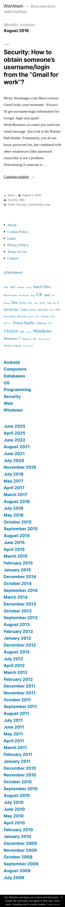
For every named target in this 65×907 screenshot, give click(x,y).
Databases (14, 375)
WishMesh (13, 6)
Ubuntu (45, 316)
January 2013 (17, 638)
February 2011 (18, 754)
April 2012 (14, 665)
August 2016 (17, 501)
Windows (42, 331)
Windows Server (44, 339)
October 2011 (17, 699)
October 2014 (18, 583)
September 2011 (20, 706)
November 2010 (20, 774)
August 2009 (17, 870)
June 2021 (14, 453)
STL (37, 316)
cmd (47, 295)
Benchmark (24, 295)
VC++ (7, 323)
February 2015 (18, 563)
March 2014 (16, 597)
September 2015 (21, 528)
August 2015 (17, 535)
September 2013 (21, 617)
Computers (15, 369)
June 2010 (14, 809)
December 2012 (20, 645)
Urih (52, 316)
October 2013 (18, 610)
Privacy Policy (18, 245)
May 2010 (14, 815)
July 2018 (13, 474)
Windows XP (28, 346)
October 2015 (18, 522)
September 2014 (21, 590)
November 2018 (20, 467)
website (29, 332)
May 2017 (13, 480)
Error (22, 303)
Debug (7, 303)
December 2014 (20, 576)
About (11, 225)
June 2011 (14, 727)
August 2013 (17, 624)
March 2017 (15, 494)
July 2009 (14, 877)
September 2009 (21, 863)
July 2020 (14, 460)
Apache (29, 287)
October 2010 (18, 781)
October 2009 (18, 856)
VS (50, 323)
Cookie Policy (17, 231)
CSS (53, 295)
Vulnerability (36, 204)
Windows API (29, 339)
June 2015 (14, 542)
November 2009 (20, 850)
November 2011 (19, 692)
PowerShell (9, 316)
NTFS (51, 310)
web (47, 204)
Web (22, 199)
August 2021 (17, 446)
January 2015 (17, 569)
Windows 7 (12, 338)
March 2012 (16, 672)
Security (13, 199)
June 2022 (14, 439)
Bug (32, 295)
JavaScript (11, 309)
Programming (17, 389)
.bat (6, 287)
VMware (41, 323)
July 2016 (13, 508)
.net (12, 287)
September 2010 (21, 788)
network (43, 310)
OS (7, 382)
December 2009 (20, 843)
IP (58, 303)
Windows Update (13, 345)
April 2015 (14, 549)
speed (31, 316)
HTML (43, 303)
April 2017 (14, 487)
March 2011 (15, 747)
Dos (14, 302)
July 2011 (13, 720)
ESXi (30, 303)
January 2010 (17, 836)
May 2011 (13, 733)
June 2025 (14, 426)
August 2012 (17, 651)
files (36, 303)
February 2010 (18, 829)
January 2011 (17, 761)
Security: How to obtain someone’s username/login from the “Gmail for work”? (31, 67)
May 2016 (14, 515)
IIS (54, 303)
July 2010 (14, 802)
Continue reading (19, 176)
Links (11, 238)
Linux (32, 309)
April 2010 (14, 822)
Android (20, 287)
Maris (11, 195)
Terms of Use (17, 251)
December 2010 (20, 768)
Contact (13, 258)
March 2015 (16, 556)
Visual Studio (23, 322)
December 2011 (19, 686)
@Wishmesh (13, 272)
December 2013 (20, 604)
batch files (42, 286)
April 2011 (14, 740)
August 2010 (17, 795)
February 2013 (18, 631)
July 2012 (13, 658)
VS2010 (11, 331)
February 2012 (18, 679)
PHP (57, 309)
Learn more (53, 904)
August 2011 (16, 713)
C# (39, 295)
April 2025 (14, 433)
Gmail (11, 204)
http (49, 303)
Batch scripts (10, 295)
